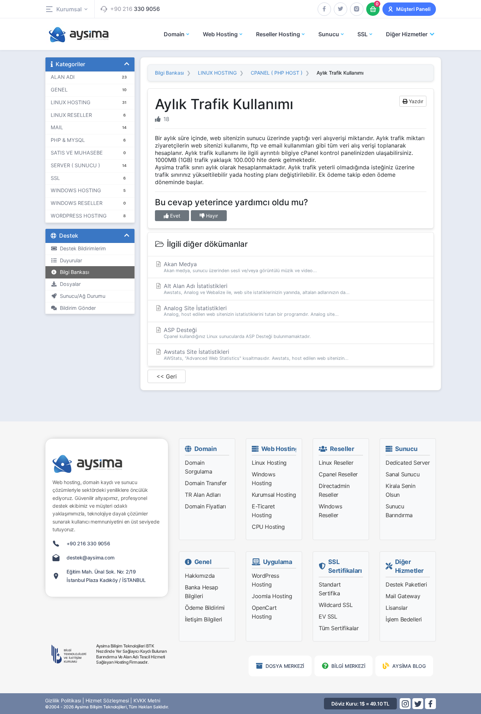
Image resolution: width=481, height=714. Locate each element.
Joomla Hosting (272, 596)
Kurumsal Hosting (274, 494)
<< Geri (166, 376)
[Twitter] (340, 9)
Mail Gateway (403, 596)
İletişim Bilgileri (203, 619)
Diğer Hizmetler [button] (406, 34)
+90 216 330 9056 (88, 543)
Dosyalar (69, 284)
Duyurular (69, 260)
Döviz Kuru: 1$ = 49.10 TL (360, 704)
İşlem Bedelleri (404, 619)
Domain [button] (174, 34)
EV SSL (328, 616)
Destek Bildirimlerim (81, 248)
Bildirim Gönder (76, 308)
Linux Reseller (336, 462)
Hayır (211, 216)
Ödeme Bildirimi (205, 607)
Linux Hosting (269, 462)
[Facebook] (324, 9)
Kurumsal (69, 9)
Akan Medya (239, 267)
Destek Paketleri (406, 584)
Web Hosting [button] (220, 34)
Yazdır (415, 101)
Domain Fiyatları (205, 506)
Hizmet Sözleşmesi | (109, 700)
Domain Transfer (206, 483)
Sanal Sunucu (402, 474)
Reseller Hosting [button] (278, 34)
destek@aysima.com (90, 557)
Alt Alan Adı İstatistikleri (256, 288)
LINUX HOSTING (217, 73)
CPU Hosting (268, 526)
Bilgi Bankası (73, 272)
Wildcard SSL (335, 604)
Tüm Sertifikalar (339, 628)
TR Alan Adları (202, 494)
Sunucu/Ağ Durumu (81, 296)
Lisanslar (396, 607)
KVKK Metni (146, 700)
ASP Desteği (236, 332)
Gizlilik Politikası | (64, 700)
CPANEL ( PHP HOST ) (276, 73)
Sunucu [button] (328, 34)
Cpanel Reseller (338, 474)
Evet (174, 216)
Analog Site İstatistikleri (250, 311)
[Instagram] (356, 9)
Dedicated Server (408, 462)
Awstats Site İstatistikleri (255, 354)
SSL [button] (362, 34)
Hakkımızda (200, 575)
